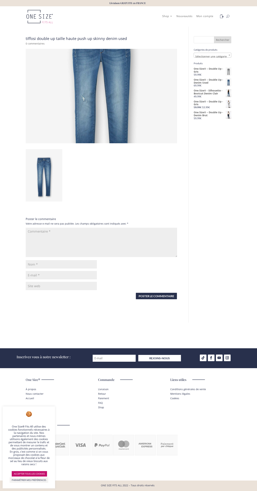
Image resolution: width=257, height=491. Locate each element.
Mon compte (204, 16)
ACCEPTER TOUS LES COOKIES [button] (29, 473)
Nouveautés (184, 16)
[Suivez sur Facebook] (211, 358)
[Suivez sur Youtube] (219, 358)
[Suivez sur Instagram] (227, 358)
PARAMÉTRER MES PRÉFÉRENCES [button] (29, 480)
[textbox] (212, 56)
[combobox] (212, 55)
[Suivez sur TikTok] (203, 358)
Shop (165, 16)
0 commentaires (35, 43)
